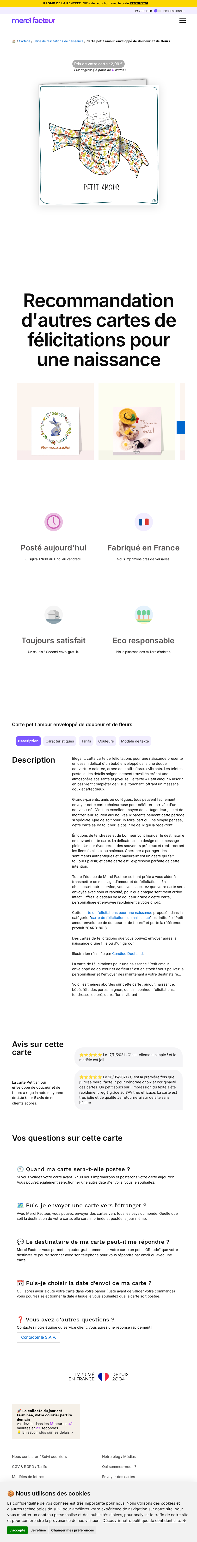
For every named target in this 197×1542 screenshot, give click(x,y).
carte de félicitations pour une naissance (117, 912)
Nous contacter (25, 1456)
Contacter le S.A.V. (38, 1337)
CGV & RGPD (23, 1466)
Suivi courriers (54, 1456)
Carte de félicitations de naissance (58, 41)
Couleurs (106, 741)
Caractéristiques (60, 741)
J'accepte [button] (17, 1530)
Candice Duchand (127, 953)
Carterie (24, 41)
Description (28, 741)
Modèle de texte (135, 741)
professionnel (173, 10)
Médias (129, 1456)
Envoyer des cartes (118, 1476)
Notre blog (111, 1456)
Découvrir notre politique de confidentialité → (144, 1520)
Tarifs (86, 741)
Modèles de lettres (28, 1476)
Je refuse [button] (38, 1530)
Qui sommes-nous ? (119, 1466)
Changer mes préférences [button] (72, 1530)
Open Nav (183, 20)
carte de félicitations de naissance (120, 917)
